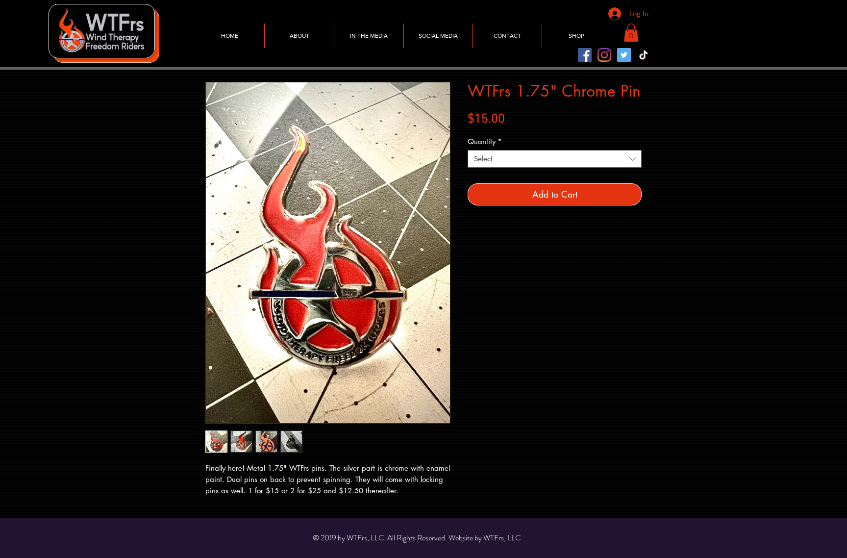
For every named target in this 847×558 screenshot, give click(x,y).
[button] (631, 33)
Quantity (485, 141)
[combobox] (555, 159)
